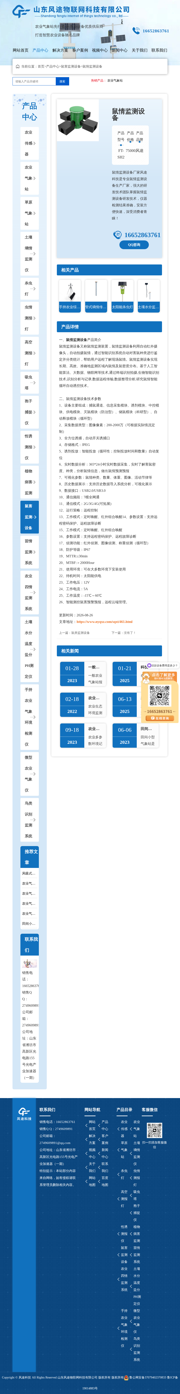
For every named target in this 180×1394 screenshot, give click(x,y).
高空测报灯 (28, 353)
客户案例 (80, 50)
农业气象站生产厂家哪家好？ (29, 903)
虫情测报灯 (28, 318)
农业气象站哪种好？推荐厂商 (29, 883)
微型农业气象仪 (28, 773)
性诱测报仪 (28, 447)
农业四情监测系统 (28, 592)
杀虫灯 (28, 288)
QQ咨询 (134, 245)
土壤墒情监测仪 (28, 253)
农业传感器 (28, 143)
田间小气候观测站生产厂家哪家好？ (29, 923)
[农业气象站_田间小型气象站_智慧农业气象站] (71, 9)
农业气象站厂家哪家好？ (29, 893)
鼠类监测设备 (80, 632)
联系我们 (159, 50)
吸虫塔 (28, 382)
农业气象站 (115, 80)
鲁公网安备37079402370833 (147, 1377)
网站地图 (92, 1181)
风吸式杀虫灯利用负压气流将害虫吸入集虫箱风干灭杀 (29, 873)
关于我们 (140, 50)
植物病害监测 (28, 482)
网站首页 (21, 50)
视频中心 (100, 50)
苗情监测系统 (28, 552)
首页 (41, 66)
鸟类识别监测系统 (28, 819)
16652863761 (142, 234)
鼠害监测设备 (71, 66)
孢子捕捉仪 (28, 412)
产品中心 (40, 50)
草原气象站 (28, 213)
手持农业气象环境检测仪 (28, 717)
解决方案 (60, 50)
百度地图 (105, 1181)
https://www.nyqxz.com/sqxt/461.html (104, 622)
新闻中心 (120, 50)
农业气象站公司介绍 (29, 913)
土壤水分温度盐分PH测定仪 (29, 649)
